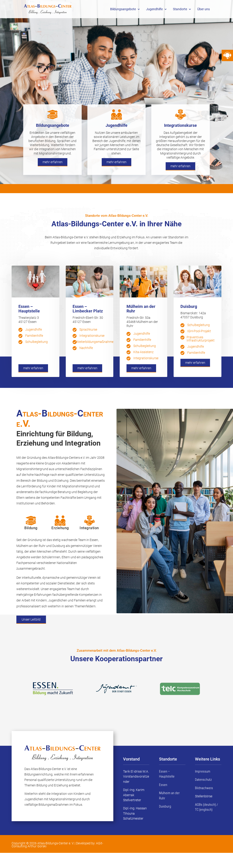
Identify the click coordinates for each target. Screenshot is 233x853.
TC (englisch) (204, 810)
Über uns (203, 9)
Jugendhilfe (154, 9)
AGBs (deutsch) (205, 805)
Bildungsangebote (123, 9)
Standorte (180, 9)
